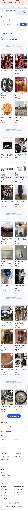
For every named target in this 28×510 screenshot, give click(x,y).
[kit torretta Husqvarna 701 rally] (7, 400)
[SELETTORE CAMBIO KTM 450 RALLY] (7, 364)
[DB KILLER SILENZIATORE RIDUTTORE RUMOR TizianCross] (7, 196)
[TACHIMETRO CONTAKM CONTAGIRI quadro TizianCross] (21, 148)
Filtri (23, 24)
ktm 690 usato (9, 10)
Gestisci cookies (5, 456)
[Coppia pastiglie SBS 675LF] (21, 88)
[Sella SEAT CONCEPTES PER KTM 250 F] (21, 196)
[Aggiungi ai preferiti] (11, 55)
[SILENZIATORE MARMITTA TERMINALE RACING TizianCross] (21, 316)
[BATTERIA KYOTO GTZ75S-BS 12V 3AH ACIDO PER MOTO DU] (7, 148)
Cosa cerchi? (4, 16)
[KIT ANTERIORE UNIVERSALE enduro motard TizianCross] (7, 280)
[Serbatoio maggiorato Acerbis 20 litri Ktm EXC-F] (21, 232)
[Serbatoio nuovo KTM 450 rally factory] (7, 340)
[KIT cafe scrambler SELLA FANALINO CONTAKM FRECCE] (21, 280)
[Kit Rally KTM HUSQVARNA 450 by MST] (21, 112)
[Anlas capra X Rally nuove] (7, 88)
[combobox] (14, 20)
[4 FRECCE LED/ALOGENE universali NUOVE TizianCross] (21, 364)
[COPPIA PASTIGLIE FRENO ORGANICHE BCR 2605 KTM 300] (21, 172)
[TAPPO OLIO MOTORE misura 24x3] (7, 112)
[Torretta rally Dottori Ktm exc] (7, 64)
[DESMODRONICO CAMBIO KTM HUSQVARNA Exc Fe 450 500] (21, 256)
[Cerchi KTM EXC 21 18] (21, 400)
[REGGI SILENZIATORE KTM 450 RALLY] (21, 340)
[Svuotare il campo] (25, 20)
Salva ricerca (6, 34)
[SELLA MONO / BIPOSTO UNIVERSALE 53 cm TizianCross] (7, 232)
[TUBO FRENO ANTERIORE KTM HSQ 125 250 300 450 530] (7, 256)
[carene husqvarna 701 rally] (7, 316)
